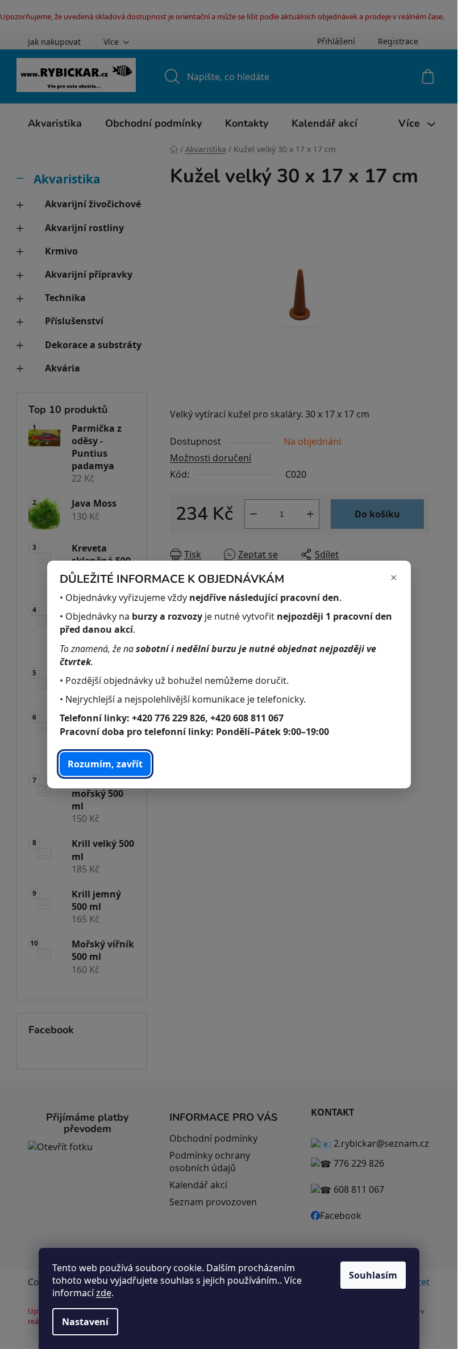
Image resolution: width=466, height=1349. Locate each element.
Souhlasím (373, 1275)
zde (103, 1293)
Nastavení (85, 1321)
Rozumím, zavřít (105, 764)
